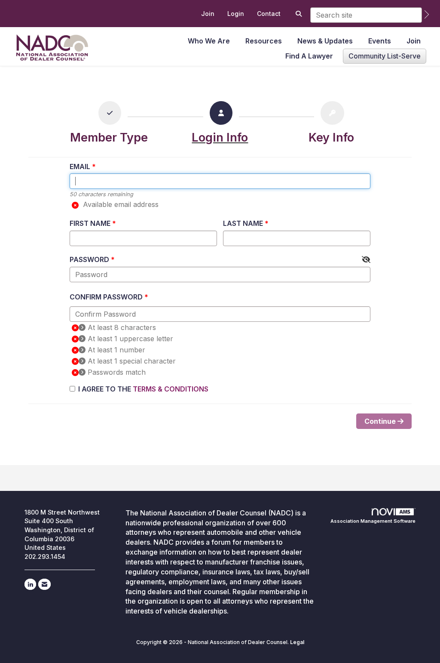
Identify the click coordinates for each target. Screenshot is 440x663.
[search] (426, 14)
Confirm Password (106, 297)
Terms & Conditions (170, 389)
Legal (297, 642)
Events (379, 41)
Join (413, 41)
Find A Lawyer (309, 56)
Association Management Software (373, 521)
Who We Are (209, 41)
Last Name (243, 223)
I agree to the (143, 389)
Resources (263, 41)
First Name (90, 223)
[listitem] (208, 13)
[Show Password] (366, 260)
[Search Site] (297, 13)
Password (89, 259)
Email (80, 166)
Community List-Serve (384, 56)
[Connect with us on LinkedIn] (30, 584)
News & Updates (325, 41)
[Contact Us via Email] (44, 584)
